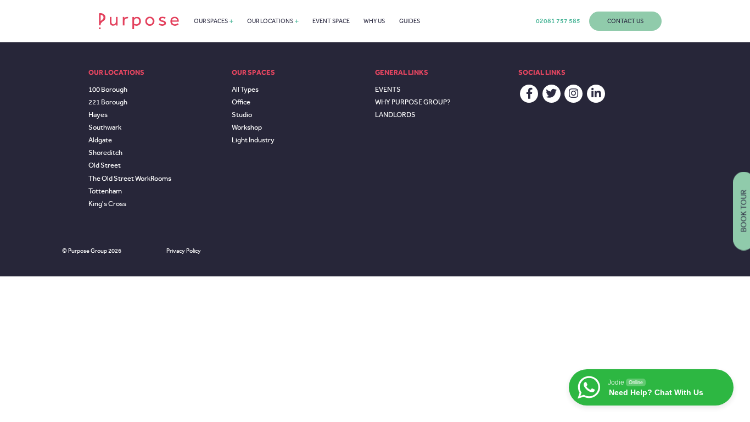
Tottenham (105, 191)
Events (388, 89)
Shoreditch (105, 153)
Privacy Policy (183, 250)
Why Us (374, 21)
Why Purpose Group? (413, 102)
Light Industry (253, 140)
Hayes (98, 115)
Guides (409, 21)
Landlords (395, 115)
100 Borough (107, 89)
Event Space (331, 21)
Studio (242, 115)
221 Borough (107, 102)
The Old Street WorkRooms (129, 178)
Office (241, 102)
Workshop (247, 127)
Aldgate (100, 140)
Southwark (104, 127)
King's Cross (107, 204)
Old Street (104, 165)
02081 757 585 (558, 21)
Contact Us (625, 21)
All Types (245, 89)
